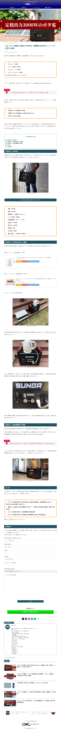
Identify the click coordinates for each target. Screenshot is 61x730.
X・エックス (36, 7)
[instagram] (13, 653)
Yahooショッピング (34, 261)
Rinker (20, 258)
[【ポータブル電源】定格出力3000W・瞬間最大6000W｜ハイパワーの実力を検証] (32, 619)
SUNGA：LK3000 (12, 140)
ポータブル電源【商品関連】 (10, 657)
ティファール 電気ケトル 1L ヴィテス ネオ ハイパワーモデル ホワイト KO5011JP (33, 257)
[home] (16, 653)
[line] (35, 619)
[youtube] (14, 653)
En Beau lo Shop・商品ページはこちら (30, 200)
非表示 (33, 136)
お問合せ (49, 7)
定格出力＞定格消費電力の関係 (14, 143)
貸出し (25, 7)
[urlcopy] (38, 619)
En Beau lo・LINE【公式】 (30, 612)
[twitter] (23, 619)
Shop (13, 7)
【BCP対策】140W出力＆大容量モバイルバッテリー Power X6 (32, 682)
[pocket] (29, 619)
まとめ (9, 144)
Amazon (19, 261)
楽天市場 (25, 261)
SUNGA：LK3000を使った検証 (15, 141)
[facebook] (26, 619)
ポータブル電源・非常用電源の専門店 (30, 721)
